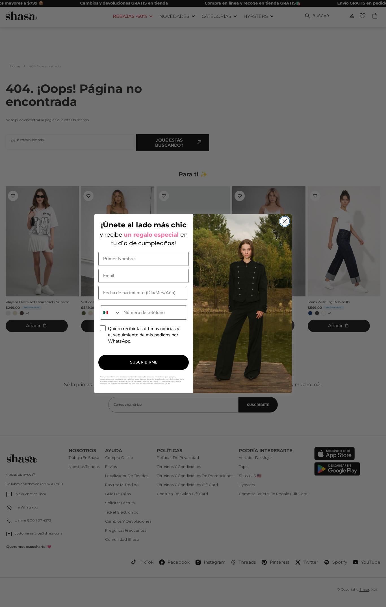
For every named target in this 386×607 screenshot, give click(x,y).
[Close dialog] (285, 221)
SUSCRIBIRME (143, 362)
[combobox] (110, 312)
